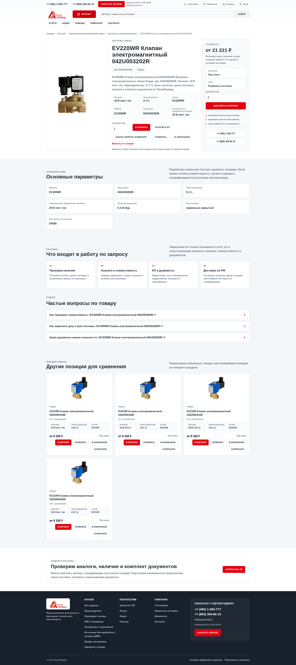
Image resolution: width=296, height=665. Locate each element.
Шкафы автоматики (95, 641)
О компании (161, 605)
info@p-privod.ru (134, 5)
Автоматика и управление (98, 627)
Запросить (100, 449)
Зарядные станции (94, 647)
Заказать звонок (111, 4)
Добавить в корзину (226, 106)
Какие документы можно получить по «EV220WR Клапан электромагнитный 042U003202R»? (107, 337)
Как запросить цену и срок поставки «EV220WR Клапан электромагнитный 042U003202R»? (106, 326)
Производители (93, 611)
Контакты (113, 23)
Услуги (53, 23)
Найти (241, 14)
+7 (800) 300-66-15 (226, 141)
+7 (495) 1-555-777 (226, 133)
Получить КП (162, 127)
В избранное (182, 137)
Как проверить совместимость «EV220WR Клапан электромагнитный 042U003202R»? (103, 314)
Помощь (80, 23)
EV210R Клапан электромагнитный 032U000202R (71, 497)
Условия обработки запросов (206, 660)
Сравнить (160, 137)
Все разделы (91, 605)
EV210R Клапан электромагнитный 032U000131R (209, 413)
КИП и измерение (93, 621)
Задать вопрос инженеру (131, 137)
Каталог (86, 14)
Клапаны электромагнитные (122, 33)
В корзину (141, 127)
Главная (50, 33)
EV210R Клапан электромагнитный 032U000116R (140, 413)
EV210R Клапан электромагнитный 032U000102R (71, 413)
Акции (66, 23)
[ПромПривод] (58, 14)
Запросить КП (233, 569)
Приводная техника (95, 616)
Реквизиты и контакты (237, 660)
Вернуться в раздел (123, 143)
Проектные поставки (166, 611)
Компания (96, 23)
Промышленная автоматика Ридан (87, 33)
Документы (161, 616)
